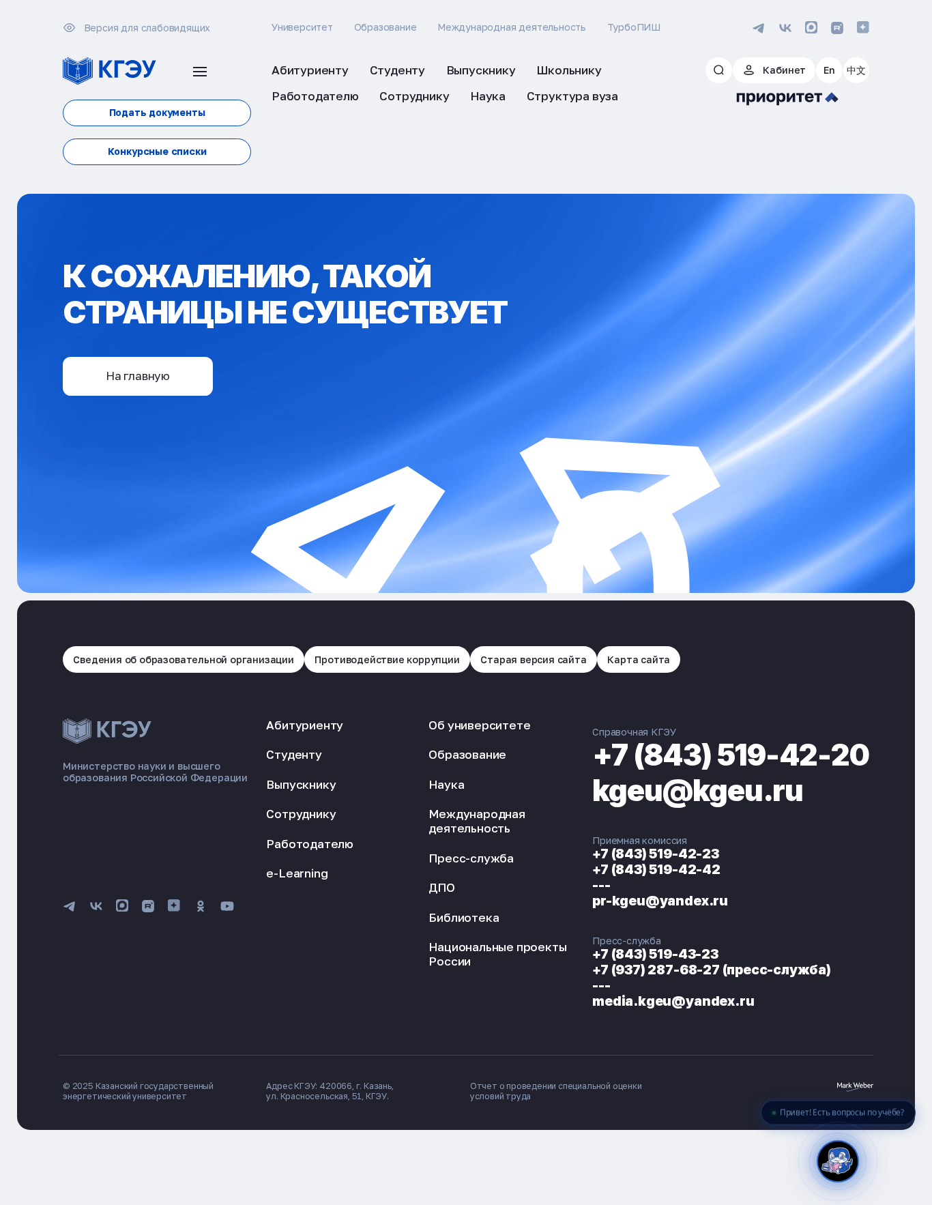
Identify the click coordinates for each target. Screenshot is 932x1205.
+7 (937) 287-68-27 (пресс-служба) (711, 969)
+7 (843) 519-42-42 (656, 869)
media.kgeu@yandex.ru (673, 1001)
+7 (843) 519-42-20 (730, 754)
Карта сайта (638, 659)
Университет (302, 27)
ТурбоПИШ (633, 27)
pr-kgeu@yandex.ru (660, 900)
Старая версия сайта (533, 659)
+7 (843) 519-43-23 (655, 954)
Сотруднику (301, 814)
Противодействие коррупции (387, 659)
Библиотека (463, 917)
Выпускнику (301, 784)
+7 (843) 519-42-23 (655, 853)
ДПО (441, 887)
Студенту (293, 754)
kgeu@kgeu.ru (697, 790)
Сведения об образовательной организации (183, 659)
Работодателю (309, 844)
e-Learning (296, 873)
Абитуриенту (304, 725)
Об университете (479, 725)
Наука (446, 784)
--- (601, 885)
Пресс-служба (471, 858)
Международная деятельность (511, 27)
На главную (138, 375)
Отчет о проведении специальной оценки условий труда (556, 1091)
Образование (385, 27)
